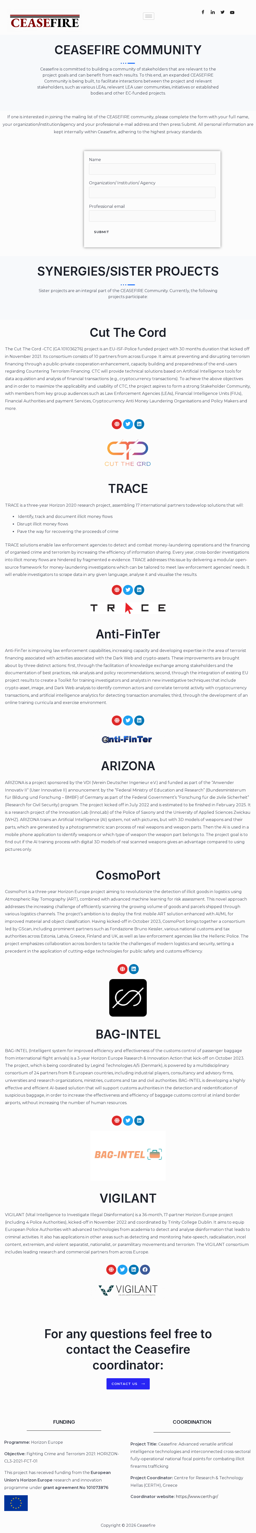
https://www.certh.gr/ (197, 1496)
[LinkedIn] (213, 12)
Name (95, 159)
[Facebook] (203, 12)
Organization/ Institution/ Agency (122, 183)
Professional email (107, 206)
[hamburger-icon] (148, 16)
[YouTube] (232, 12)
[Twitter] (222, 12)
